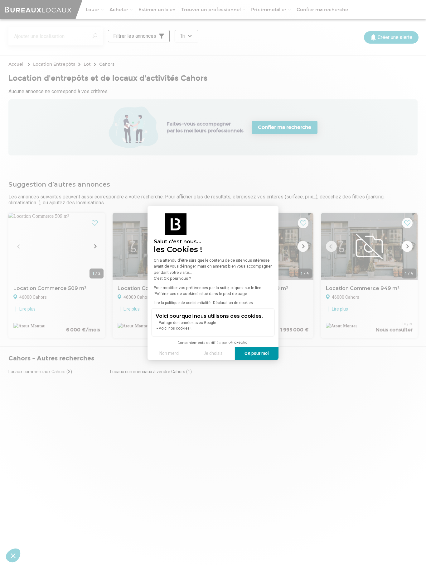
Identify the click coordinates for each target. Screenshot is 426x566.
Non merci (169, 353)
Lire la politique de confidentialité (182, 303)
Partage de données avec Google (187, 323)
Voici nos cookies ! (175, 328)
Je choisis (213, 353)
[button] (13, 555)
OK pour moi (256, 353)
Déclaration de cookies (233, 303)
